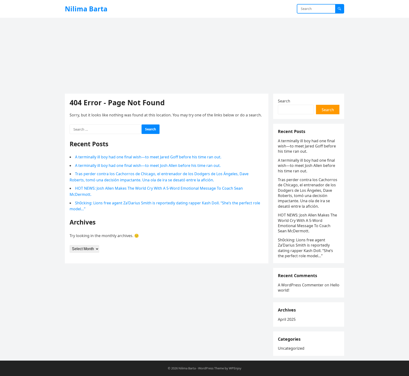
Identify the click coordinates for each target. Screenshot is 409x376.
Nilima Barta (86, 8)
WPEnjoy (235, 368)
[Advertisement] (204, 53)
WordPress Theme (211, 368)
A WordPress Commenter (301, 285)
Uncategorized (291, 348)
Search (284, 101)
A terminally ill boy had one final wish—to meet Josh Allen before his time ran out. (148, 165)
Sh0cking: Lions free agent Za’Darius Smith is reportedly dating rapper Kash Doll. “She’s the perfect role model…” (305, 247)
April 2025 (287, 319)
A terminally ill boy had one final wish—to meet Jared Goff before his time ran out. (148, 157)
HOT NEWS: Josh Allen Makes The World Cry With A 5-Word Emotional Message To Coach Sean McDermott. (307, 223)
